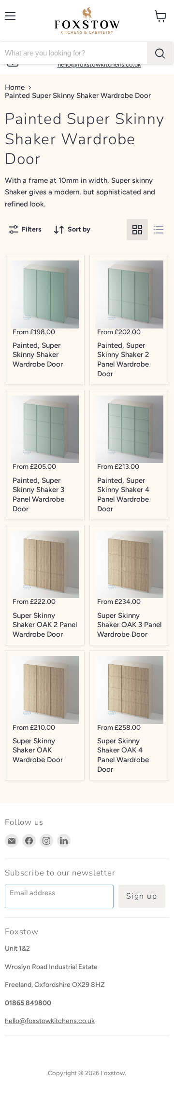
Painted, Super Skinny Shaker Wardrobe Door (38, 355)
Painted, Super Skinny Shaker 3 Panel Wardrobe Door (38, 494)
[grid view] (137, 229)
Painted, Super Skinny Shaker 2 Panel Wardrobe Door (123, 359)
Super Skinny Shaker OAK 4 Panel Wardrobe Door (123, 755)
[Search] (160, 53)
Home (15, 87)
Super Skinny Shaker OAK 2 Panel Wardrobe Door (45, 625)
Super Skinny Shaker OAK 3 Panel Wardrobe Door (129, 625)
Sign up (142, 896)
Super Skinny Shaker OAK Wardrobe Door (38, 750)
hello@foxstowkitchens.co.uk (50, 1021)
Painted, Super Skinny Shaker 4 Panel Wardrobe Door (123, 494)
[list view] (158, 229)
